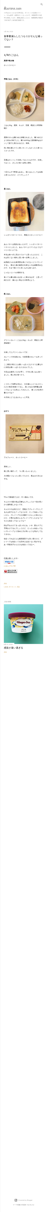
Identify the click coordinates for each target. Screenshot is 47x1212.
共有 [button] (5, 583)
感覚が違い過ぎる (13, 647)
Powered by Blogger (25, 1200)
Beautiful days (12, 8)
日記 (18, 587)
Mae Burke (30, 1205)
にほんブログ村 (10, 566)
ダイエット (12, 587)
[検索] (41, 3)
